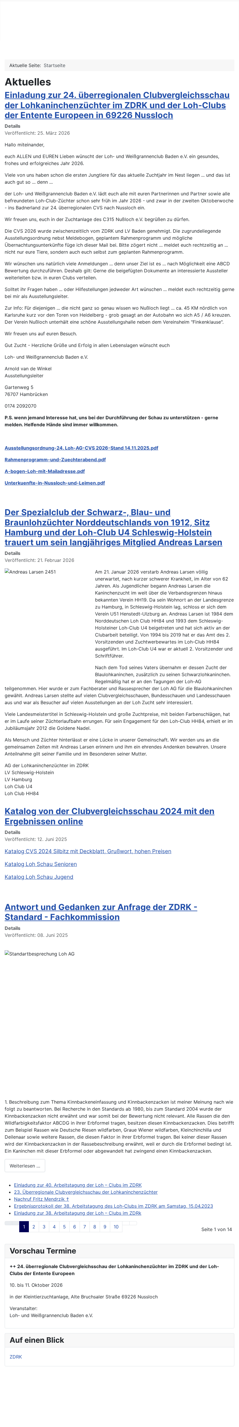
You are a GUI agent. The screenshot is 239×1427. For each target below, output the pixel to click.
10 (116, 1227)
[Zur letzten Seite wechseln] (133, 1223)
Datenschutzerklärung (119, 1411)
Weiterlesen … (25, 1166)
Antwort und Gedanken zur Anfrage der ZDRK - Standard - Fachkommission (101, 912)
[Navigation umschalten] (6, 34)
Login (101, 1401)
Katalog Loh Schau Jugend (39, 877)
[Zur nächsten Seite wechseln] (126, 1223)
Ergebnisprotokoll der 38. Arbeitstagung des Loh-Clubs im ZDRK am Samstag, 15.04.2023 (113, 1206)
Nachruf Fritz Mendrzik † (41, 1199)
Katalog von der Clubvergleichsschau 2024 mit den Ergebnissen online (110, 816)
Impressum (107, 1392)
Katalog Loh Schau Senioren (41, 864)
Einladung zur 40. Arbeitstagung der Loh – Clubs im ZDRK (78, 1185)
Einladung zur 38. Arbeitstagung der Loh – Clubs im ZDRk (77, 1213)
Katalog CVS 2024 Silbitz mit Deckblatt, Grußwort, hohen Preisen (88, 851)
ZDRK (16, 1357)
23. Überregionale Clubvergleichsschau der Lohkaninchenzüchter (86, 1192)
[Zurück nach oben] (231, 1419)
